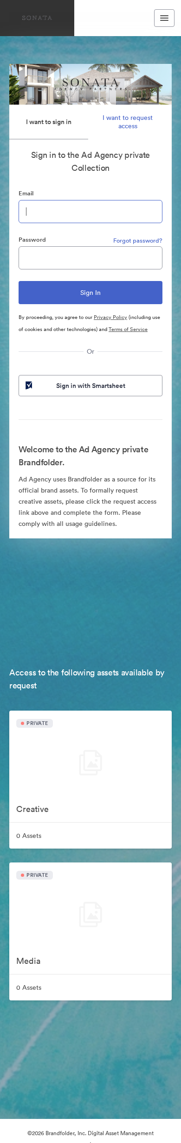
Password (32, 240)
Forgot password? (137, 240)
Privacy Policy (110, 317)
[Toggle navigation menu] (164, 18)
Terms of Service (128, 329)
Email (26, 193)
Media (28, 961)
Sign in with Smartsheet (90, 385)
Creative (32, 809)
